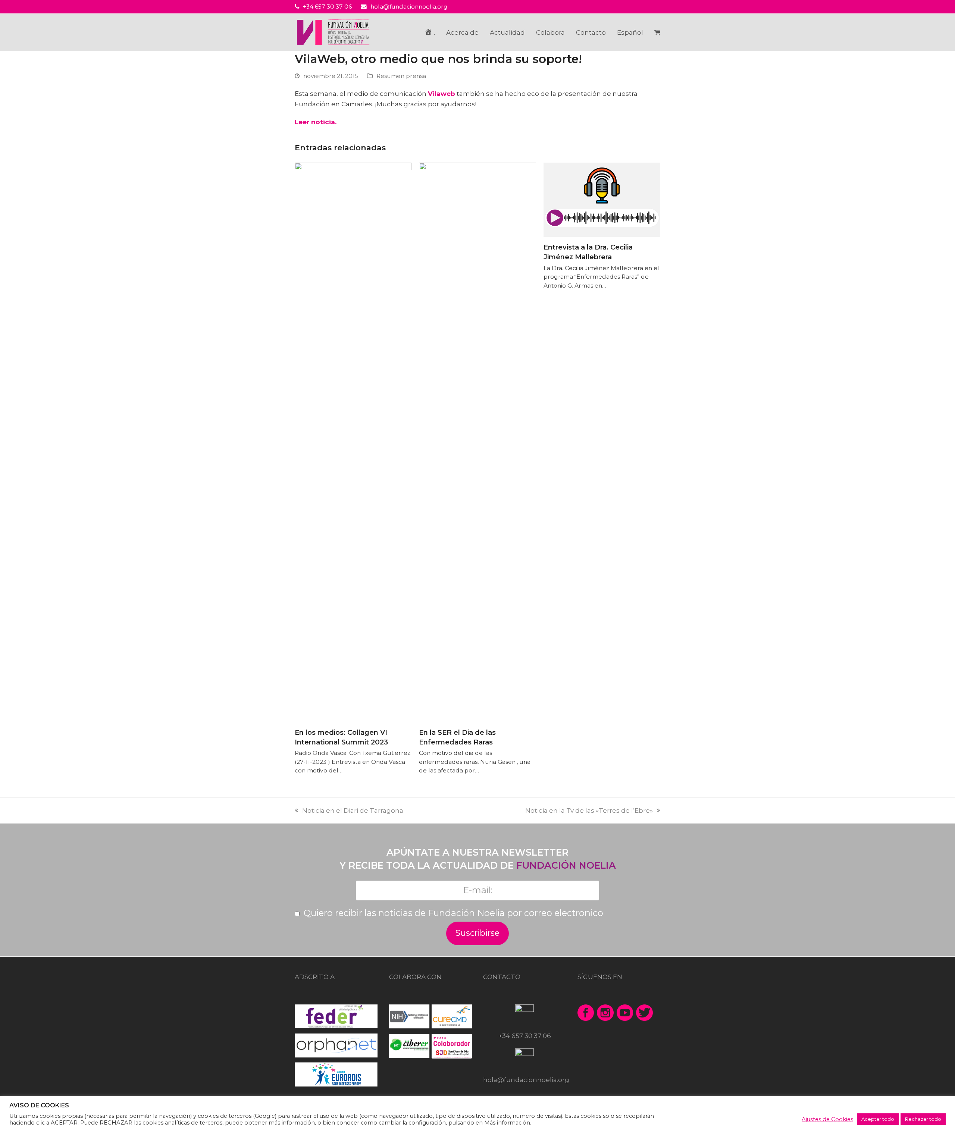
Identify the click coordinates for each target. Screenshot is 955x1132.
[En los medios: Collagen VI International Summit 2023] (353, 442)
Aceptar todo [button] (877, 1119)
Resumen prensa (401, 75)
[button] (657, 32)
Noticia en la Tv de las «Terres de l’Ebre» (592, 810)
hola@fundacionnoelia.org (409, 6)
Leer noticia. (315, 122)
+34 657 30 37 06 (327, 6)
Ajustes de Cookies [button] (827, 1119)
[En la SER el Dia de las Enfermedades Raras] (477, 442)
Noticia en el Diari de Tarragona (352, 810)
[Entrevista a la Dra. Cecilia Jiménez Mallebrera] (602, 199)
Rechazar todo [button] (923, 1119)
